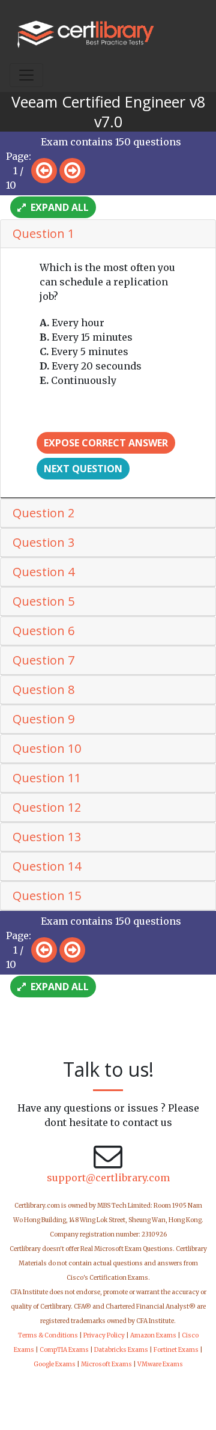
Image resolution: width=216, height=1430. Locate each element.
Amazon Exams (153, 1335)
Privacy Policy (104, 1335)
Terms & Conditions (48, 1335)
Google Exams (55, 1364)
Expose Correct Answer (106, 442)
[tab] (108, 234)
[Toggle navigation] (26, 75)
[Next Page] (72, 170)
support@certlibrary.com (108, 1178)
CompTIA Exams (64, 1350)
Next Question (83, 468)
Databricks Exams (121, 1350)
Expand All (58, 207)
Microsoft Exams (106, 1364)
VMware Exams (160, 1364)
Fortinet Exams (176, 1350)
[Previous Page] (44, 170)
